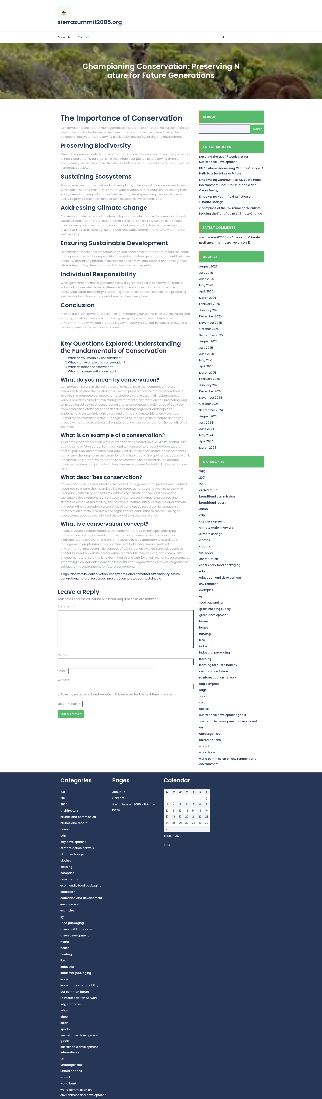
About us (64, 37)
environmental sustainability (149, 574)
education (206, 571)
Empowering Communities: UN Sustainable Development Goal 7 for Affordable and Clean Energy (230, 185)
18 (174, 816)
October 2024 (209, 404)
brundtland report (212, 503)
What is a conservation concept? (92, 371)
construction (208, 559)
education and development (220, 578)
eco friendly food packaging (219, 565)
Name (63, 655)
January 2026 (209, 310)
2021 (202, 478)
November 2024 (210, 398)
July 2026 (206, 273)
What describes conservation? (90, 367)
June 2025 (206, 354)
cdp (202, 515)
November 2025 (210, 323)
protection (135, 578)
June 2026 (206, 279)
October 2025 (209, 329)
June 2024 (206, 429)
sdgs (203, 690)
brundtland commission (217, 496)
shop (202, 696)
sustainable (152, 578)
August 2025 (208, 341)
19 (180, 816)
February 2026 (209, 304)
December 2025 (210, 316)
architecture (208, 490)
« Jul (167, 845)
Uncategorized (210, 734)
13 (187, 811)
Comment (66, 606)
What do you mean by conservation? (95, 358)
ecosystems (118, 574)
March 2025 (207, 373)
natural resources (93, 578)
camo (203, 509)
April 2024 (206, 441)
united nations (210, 740)
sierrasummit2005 (212, 237)
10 (167, 811)
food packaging (211, 602)
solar (203, 702)
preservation (116, 578)
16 (206, 811)
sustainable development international (228, 721)
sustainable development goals (222, 715)
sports (204, 709)
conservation (98, 574)
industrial (206, 646)
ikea (202, 640)
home (203, 621)
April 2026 (206, 291)
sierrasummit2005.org (90, 22)
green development (213, 615)
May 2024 (206, 435)
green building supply (215, 609)
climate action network (216, 528)
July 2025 (206, 348)
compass (206, 553)
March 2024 (207, 448)
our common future (213, 671)
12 (180, 811)
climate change (210, 534)
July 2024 (206, 423)
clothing (205, 546)
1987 (202, 471)
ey (201, 596)
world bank (207, 752)
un (201, 727)
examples (206, 590)
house (203, 627)
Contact (84, 37)
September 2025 (211, 335)
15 (200, 811)
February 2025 (209, 379)
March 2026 (207, 298)
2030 (202, 484)
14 (193, 811)
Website (64, 680)
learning (205, 659)
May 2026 (206, 285)
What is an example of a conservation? (96, 362)
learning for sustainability (218, 665)
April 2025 (206, 366)
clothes (204, 540)
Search (209, 116)
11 (174, 811)
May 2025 (206, 360)
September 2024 (211, 410)
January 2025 (209, 385)
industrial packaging (214, 652)
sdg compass (209, 684)
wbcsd (204, 746)
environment (208, 584)
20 (186, 816)
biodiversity (78, 574)
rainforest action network (217, 677)
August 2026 (208, 266)
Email (63, 671)
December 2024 (210, 391)
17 (167, 816)
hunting (205, 634)
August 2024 (208, 416)
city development (212, 521)
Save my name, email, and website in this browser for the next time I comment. (118, 694)
